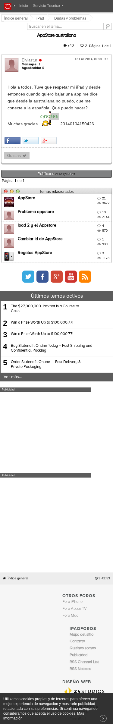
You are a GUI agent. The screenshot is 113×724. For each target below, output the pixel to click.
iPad (41, 18)
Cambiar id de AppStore (41, 218)
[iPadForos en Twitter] (84, 256)
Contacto (74, 624)
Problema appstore (37, 191)
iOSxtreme (79, 606)
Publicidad (90, 624)
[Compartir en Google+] (50, 119)
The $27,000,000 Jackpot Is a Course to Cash (45, 288)
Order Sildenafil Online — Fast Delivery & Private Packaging (46, 343)
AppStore (27, 177)
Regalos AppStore (36, 232)
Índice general (18, 471)
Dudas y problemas (71, 18)
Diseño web (44, 628)
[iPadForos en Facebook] (98, 256)
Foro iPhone (72, 495)
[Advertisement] (45, 408)
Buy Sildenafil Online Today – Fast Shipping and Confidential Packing (51, 327)
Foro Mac (70, 509)
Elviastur (30, 53)
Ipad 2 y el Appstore (38, 204)
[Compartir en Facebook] (13, 119)
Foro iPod (78, 613)
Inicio (23, 6)
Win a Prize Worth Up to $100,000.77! (42, 302)
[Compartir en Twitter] (31, 119)
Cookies (59, 624)
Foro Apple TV (74, 502)
